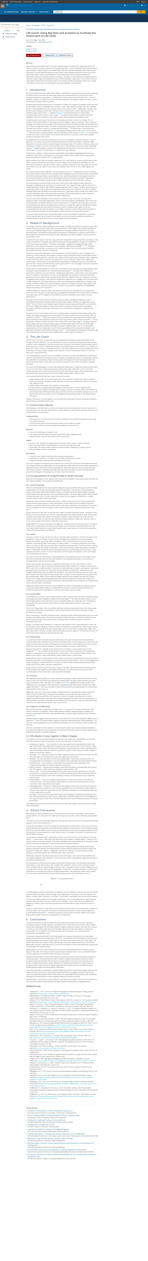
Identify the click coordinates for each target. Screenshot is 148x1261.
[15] (59, 114)
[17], (35, 650)
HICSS (43, 25)
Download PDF (35, 55)
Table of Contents (11, 34)
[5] (31, 274)
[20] (70, 543)
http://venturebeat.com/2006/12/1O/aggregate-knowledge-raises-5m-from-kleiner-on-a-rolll (65, 1061)
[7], (84, 245)
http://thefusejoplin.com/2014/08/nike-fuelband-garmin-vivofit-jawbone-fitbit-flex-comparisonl (65, 1002)
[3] (47, 551)
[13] (34, 715)
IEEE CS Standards (15, 2)
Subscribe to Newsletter (50, 2)
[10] (48, 112)
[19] (96, 698)
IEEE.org (5, 2)
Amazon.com (60, 113)
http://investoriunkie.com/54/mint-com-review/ (50, 1048)
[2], (53, 857)
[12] (69, 128)
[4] (53, 230)
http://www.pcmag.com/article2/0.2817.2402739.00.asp (52, 994)
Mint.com (90, 120)
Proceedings (36, 25)
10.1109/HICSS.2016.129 (43, 42)
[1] (77, 108)
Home (28, 25)
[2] (29, 817)
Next (18, 31)
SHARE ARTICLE (50, 55)
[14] (64, 709)
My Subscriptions (11, 12)
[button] (138, 1)
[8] (35, 150)
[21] (70, 598)
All (57, 12)
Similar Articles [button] (10, 37)
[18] (34, 720)
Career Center (27, 2)
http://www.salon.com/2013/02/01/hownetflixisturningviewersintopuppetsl (53, 1038)
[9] (33, 148)
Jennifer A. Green (31, 51)
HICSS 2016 (50, 25)
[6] (94, 864)
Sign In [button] (143, 2)
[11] (86, 245)
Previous (7, 31)
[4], (83, 245)
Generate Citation (65, 55)
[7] (48, 243)
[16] (32, 839)
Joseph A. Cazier (31, 49)
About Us (37, 2)
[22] (73, 171)
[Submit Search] (141, 11)
